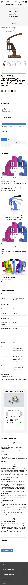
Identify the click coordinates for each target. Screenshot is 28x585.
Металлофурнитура (14, 8)
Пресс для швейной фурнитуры (14, 4)
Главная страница (4, 27)
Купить (14, 124)
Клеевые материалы (14, 16)
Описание (4, 139)
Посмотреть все (6, 111)
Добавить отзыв (7, 550)
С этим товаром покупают (8, 142)
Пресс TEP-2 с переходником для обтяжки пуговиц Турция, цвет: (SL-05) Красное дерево (13, 31)
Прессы (14, 27)
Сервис (3, 145)
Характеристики (12, 139)
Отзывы (9, 145)
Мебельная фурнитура (14, 14)
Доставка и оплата (20, 142)
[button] (21, 414)
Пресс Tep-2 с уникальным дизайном (8, 28)
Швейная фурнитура (14, 11)
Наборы (14, 23)
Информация (6, 565)
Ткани (14, 19)
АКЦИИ (14, 24)
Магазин (11, 27)
